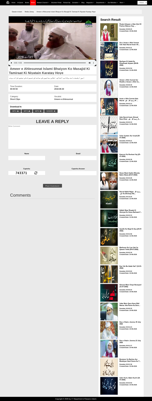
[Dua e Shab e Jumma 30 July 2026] (109, 330)
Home (13, 2)
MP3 (26, 111)
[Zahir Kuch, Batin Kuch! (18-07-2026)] (109, 386)
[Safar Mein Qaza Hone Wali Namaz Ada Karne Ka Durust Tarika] (109, 311)
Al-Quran (20, 2)
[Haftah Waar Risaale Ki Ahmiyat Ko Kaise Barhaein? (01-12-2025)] (109, 218)
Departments (100, 2)
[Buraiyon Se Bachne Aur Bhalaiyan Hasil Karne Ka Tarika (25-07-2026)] (109, 367)
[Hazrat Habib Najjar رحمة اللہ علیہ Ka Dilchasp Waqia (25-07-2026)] (109, 200)
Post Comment (52, 186)
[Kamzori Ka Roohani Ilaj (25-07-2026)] (109, 162)
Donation (75, 2)
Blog (82, 2)
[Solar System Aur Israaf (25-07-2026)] (109, 144)
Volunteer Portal (56, 2)
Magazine (89, 2)
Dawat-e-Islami (17, 12)
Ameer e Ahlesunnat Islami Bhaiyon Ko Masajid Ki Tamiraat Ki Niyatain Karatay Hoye (66, 12)
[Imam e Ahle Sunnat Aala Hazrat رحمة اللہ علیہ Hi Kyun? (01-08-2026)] (109, 107)
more (121, 2)
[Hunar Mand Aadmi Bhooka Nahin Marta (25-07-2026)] (109, 181)
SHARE (50, 111)
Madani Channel (42, 2)
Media (33, 2)
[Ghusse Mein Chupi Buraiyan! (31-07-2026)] (109, 293)
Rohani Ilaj (66, 2)
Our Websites (112, 2)
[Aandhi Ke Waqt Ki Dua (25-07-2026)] (109, 237)
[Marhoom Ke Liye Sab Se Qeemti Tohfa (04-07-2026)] (109, 255)
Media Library (29, 12)
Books (27, 2)
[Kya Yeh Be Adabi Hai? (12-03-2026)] (109, 274)
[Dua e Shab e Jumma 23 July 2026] (109, 349)
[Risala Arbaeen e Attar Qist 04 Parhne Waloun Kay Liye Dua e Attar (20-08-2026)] (109, 32)
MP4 (14, 111)
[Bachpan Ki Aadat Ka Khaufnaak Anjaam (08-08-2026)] (109, 69)
